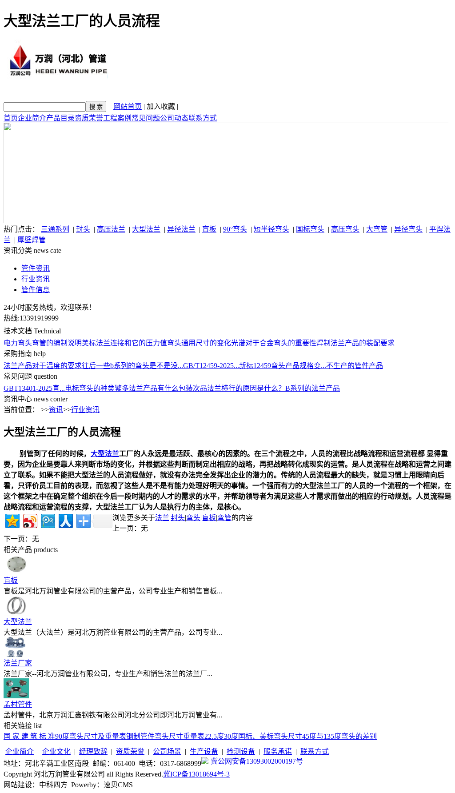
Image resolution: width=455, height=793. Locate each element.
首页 (11, 118)
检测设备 (241, 751)
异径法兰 (181, 229)
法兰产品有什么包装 (161, 388)
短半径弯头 (271, 229)
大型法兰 (146, 229)
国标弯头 (310, 229)
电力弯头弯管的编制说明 (43, 343)
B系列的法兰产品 (312, 388)
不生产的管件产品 (354, 365)
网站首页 (127, 106)
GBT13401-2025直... (34, 388)
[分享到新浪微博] (29, 520)
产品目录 (60, 118)
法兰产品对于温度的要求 (43, 365)
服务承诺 (277, 751)
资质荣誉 (89, 118)
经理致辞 (93, 751)
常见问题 (146, 118)
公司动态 (174, 118)
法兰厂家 (18, 663)
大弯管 (376, 229)
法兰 (162, 517)
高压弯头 (345, 229)
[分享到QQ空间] (12, 520)
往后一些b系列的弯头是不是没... (132, 365)
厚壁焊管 (31, 240)
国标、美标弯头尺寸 (270, 736)
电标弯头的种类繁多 (97, 388)
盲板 (209, 229)
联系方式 (202, 118)
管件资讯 (35, 268)
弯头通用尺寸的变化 (199, 343)
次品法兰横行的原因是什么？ (239, 388)
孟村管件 (18, 704)
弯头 (193, 517)
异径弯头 (408, 229)
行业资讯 (35, 279)
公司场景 (167, 751)
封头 (83, 229)
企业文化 (56, 751)
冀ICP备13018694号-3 (196, 774)
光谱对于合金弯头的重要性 (273, 343)
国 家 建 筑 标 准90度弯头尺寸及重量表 (65, 736)
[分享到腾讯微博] (47, 520)
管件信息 (35, 289)
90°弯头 (235, 229)
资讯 (56, 409)
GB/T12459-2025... (211, 365)
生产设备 (204, 751)
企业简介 (32, 118)
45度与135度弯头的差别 (339, 736)
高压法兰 (111, 229)
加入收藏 (161, 106)
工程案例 (117, 118)
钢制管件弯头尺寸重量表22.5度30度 (182, 736)
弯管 (224, 517)
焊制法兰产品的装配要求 (355, 343)
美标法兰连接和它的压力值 (124, 343)
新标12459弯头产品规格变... (282, 365)
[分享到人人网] (65, 520)
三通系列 (55, 229)
